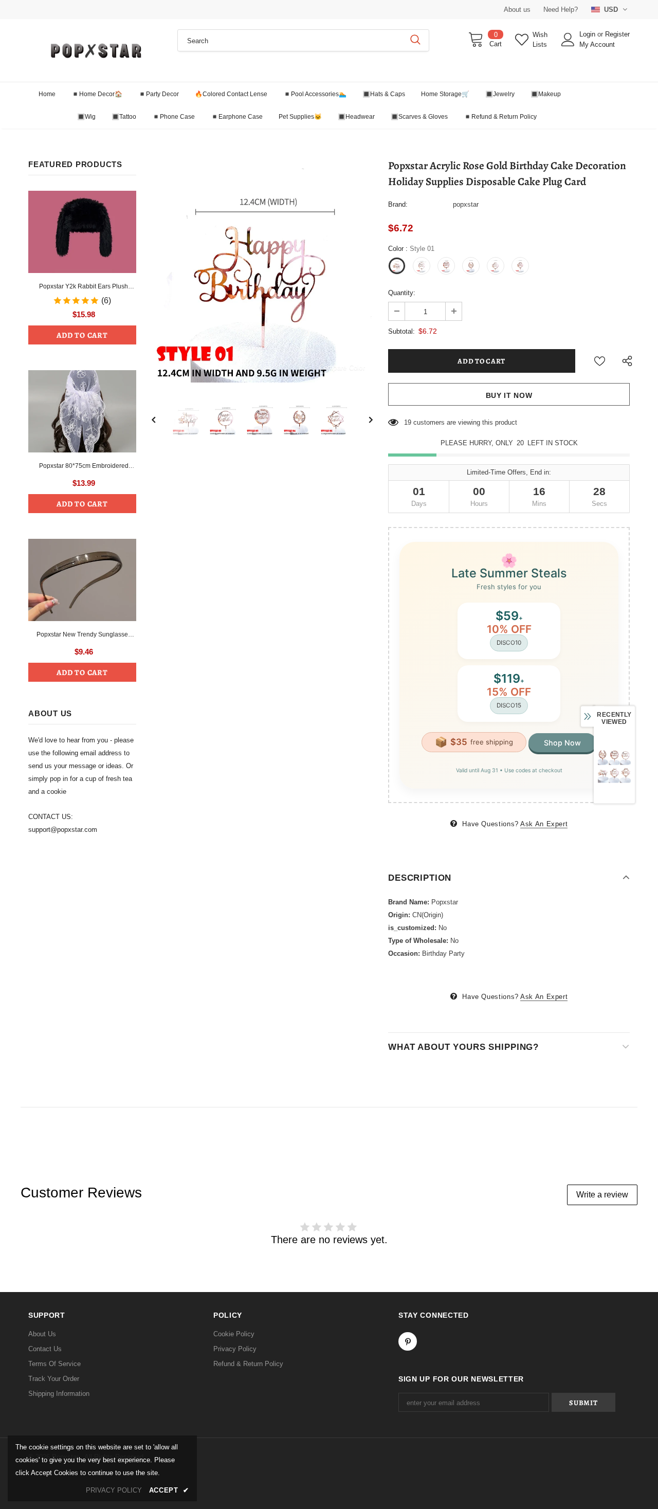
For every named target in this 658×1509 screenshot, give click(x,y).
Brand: (398, 204)
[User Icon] (568, 39)
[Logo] (95, 50)
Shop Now (562, 742)
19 (407, 422)
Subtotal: (401, 331)
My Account (597, 44)
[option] (262, 272)
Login (588, 34)
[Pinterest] (407, 1341)
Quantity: (401, 293)
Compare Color (342, 367)
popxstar (466, 204)
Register (617, 34)
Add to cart (82, 335)
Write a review (602, 1194)
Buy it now (509, 395)
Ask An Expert (544, 824)
